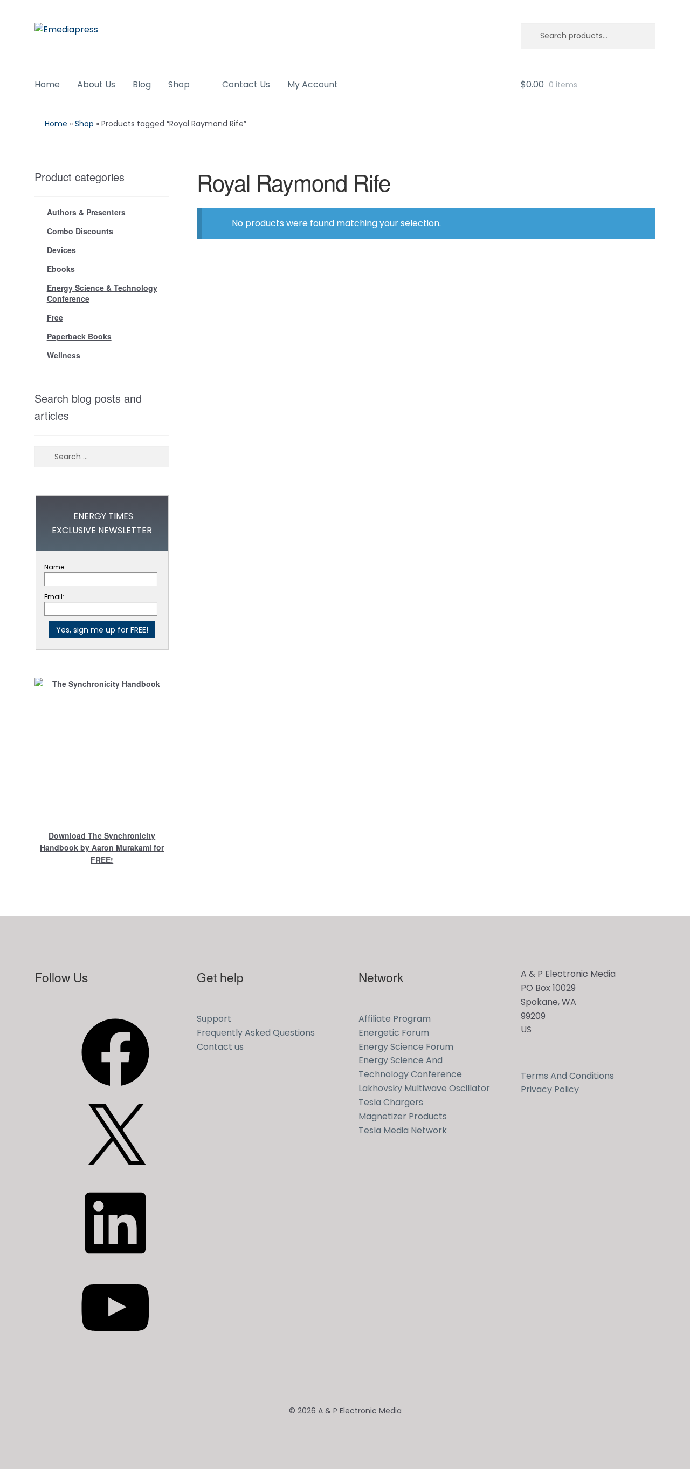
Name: (55, 567)
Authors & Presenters (86, 212)
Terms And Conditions (567, 1076)
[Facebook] (115, 1090)
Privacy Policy (550, 1089)
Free (55, 317)
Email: (54, 596)
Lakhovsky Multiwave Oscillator (424, 1088)
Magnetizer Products (402, 1116)
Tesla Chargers (390, 1102)
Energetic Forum (393, 1032)
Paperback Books (79, 336)
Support (214, 1018)
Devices (61, 249)
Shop (179, 84)
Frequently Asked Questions (256, 1032)
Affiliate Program (394, 1018)
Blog (142, 84)
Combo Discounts (80, 231)
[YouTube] (115, 1345)
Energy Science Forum (405, 1046)
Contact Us (246, 84)
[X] (115, 1175)
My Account (312, 84)
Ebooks (61, 268)
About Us (96, 84)
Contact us (220, 1046)
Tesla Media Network (402, 1130)
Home (47, 84)
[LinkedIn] (115, 1260)
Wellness (63, 355)
